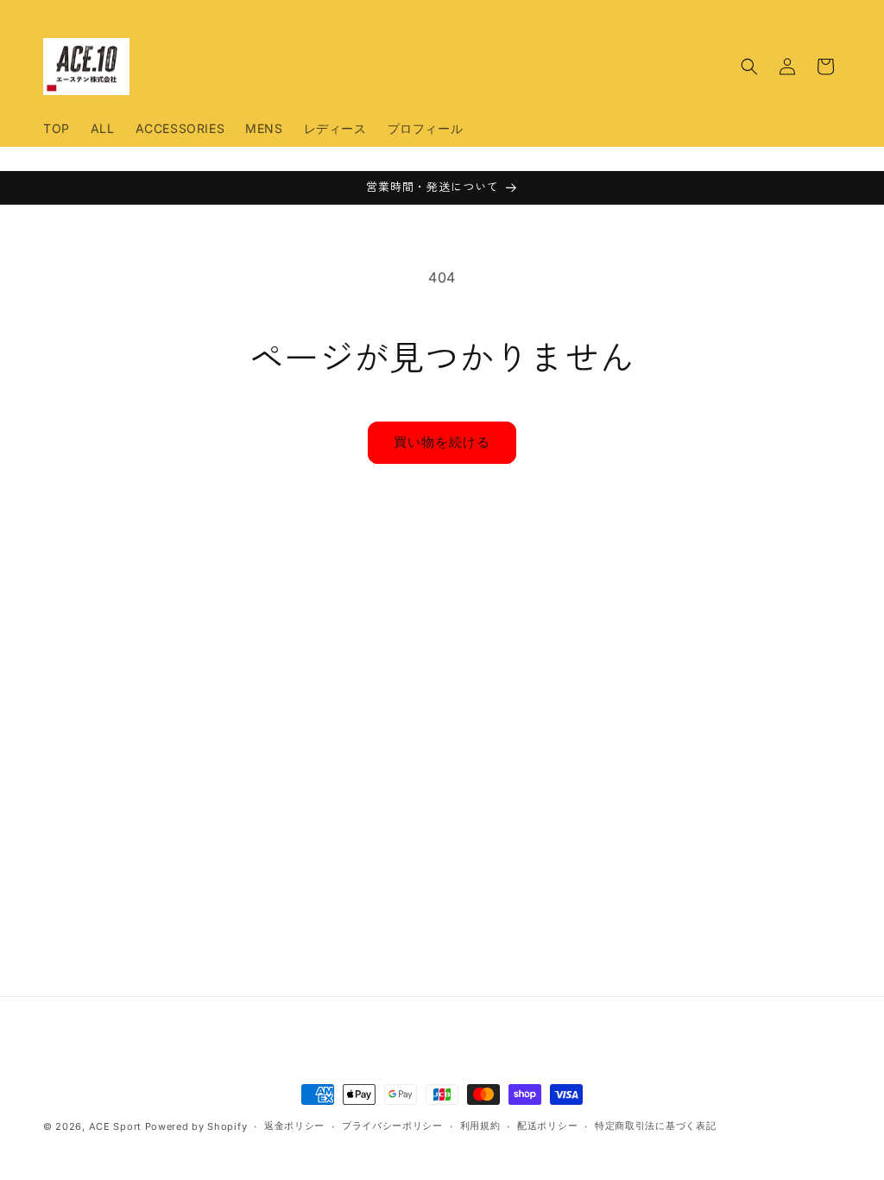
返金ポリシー (294, 1126)
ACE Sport (115, 1126)
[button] (749, 67)
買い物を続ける (442, 442)
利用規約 (480, 1126)
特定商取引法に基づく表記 (655, 1126)
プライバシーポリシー (392, 1126)
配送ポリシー (547, 1126)
